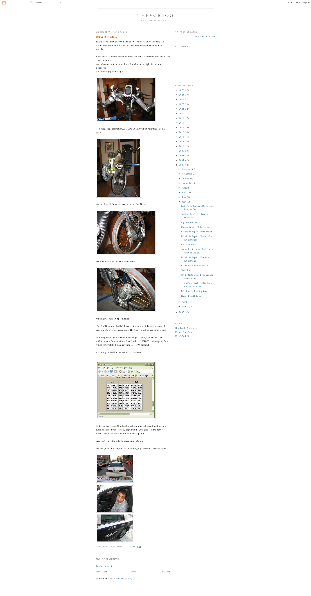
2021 (182, 108)
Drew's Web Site (183, 336)
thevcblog (156, 15)
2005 (182, 312)
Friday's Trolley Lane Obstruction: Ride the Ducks (197, 207)
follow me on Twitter (205, 36)
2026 (182, 90)
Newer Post (101, 571)
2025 (182, 94)
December (187, 169)
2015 (182, 136)
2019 (182, 118)
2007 (182, 160)
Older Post (165, 571)
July (184, 192)
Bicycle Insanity (189, 244)
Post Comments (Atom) (120, 578)
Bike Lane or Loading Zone (194, 291)
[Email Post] (139, 547)
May (184, 201)
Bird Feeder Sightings (186, 328)
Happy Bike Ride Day (191, 295)
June (184, 197)
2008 (182, 155)
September (187, 183)
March (185, 306)
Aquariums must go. (190, 222)
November (187, 173)
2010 (182, 146)
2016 (182, 132)
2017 (182, 127)
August (186, 187)
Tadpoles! (186, 270)
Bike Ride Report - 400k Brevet (196, 231)
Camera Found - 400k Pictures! (196, 226)
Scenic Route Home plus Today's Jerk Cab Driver (197, 250)
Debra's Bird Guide (184, 332)
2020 (182, 113)
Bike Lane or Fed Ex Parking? (195, 265)
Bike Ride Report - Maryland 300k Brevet (195, 259)
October (186, 178)
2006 (182, 164)
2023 (182, 99)
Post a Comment (104, 566)
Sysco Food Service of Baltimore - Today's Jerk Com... (197, 284)
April (185, 301)
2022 (182, 104)
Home (133, 571)
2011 (182, 141)
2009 (182, 150)
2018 (182, 122)
